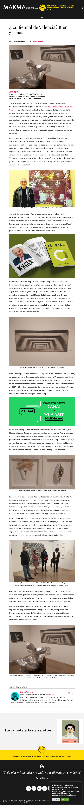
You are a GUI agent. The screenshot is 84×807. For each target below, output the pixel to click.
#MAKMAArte (14, 92)
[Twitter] (72, 692)
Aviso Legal (22, 802)
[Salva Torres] (14, 696)
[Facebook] (69, 692)
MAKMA (51, 694)
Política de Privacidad (10, 802)
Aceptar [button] (65, 799)
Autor (12, 687)
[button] (82, 7)
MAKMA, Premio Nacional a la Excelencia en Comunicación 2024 (60, 7)
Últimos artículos (21, 687)
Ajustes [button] (56, 799)
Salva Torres (37, 42)
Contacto (30, 802)
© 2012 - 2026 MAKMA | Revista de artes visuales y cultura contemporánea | (27, 800)
